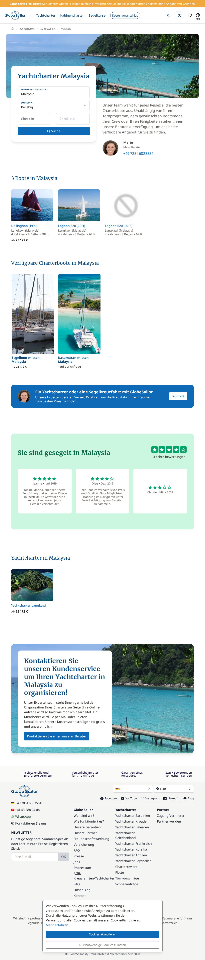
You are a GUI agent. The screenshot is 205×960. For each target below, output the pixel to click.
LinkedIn (173, 798)
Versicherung (84, 844)
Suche (55, 131)
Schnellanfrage (126, 884)
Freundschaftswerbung (91, 839)
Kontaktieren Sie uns (31, 823)
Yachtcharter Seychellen (133, 861)
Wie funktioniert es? (89, 821)
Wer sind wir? (84, 815)
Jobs (77, 862)
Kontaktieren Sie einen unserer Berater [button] (56, 736)
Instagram (152, 798)
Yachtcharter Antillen (131, 855)
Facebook (111, 798)
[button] (46, 15)
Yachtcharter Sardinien (132, 815)
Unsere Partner (85, 833)
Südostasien (47, 28)
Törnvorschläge (127, 878)
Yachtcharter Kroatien (132, 821)
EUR (163, 789)
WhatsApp (23, 816)
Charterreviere (126, 866)
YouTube (131, 798)
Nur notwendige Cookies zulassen (102, 945)
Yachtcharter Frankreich (133, 843)
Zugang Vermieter (171, 815)
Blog (191, 798)
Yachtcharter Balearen (132, 827)
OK (63, 857)
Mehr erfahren (57, 925)
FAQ (77, 850)
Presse (79, 856)
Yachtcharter (27, 28)
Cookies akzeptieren (102, 934)
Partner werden (169, 821)
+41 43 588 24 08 (27, 810)
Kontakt (178, 396)
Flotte (119, 872)
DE (121, 789)
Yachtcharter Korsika (131, 849)
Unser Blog (82, 890)
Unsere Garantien (87, 827)
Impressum (82, 867)
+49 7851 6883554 (138, 153)
